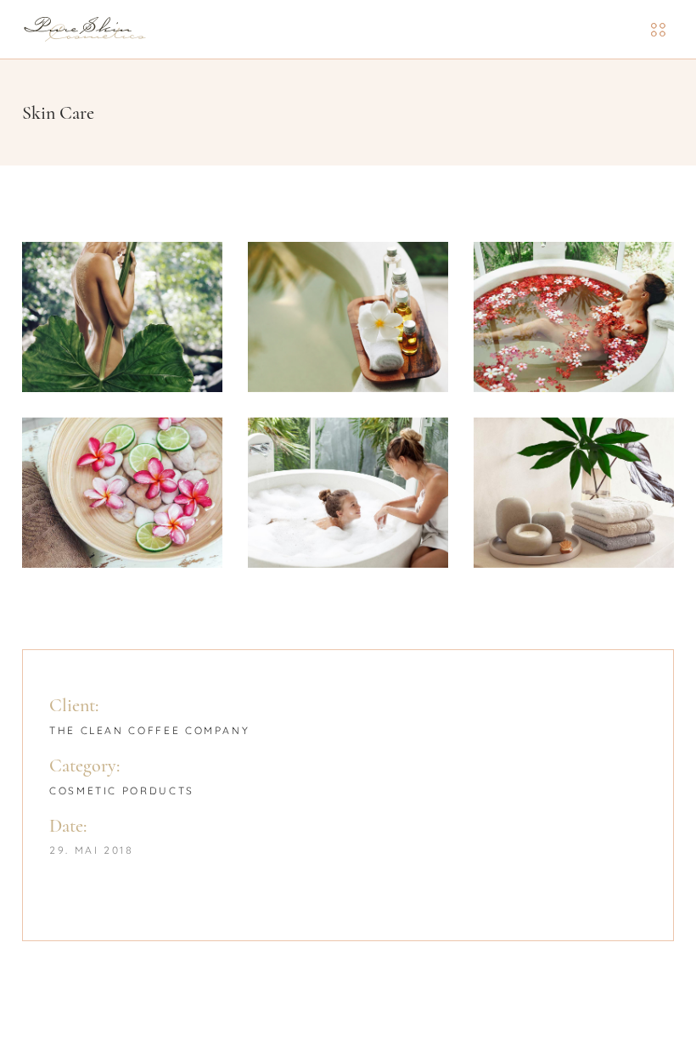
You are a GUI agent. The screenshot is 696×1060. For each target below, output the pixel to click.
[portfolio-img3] (574, 317)
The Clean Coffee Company (149, 730)
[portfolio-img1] (122, 317)
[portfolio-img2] (348, 317)
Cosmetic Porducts (121, 790)
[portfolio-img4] (122, 493)
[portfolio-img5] (348, 493)
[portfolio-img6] (574, 493)
